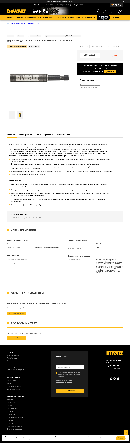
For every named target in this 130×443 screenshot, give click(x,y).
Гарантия (10, 411)
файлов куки (21, 439)
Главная (10, 35)
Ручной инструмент (33, 18)
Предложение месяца (14, 386)
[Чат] (126, 432)
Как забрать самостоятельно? (89, 87)
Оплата (9, 405)
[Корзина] (121, 10)
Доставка (10, 400)
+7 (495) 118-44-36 (113, 361)
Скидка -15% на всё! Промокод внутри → (58, 1)
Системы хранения (75, 18)
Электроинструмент (15, 18)
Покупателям (78, 5)
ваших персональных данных (46, 439)
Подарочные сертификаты (16, 370)
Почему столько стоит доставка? (90, 85)
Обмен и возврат (13, 408)
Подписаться (70, 390)
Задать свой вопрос (16, 338)
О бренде (49, 5)
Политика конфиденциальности (64, 382)
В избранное (98, 46)
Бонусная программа (14, 426)
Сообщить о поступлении (89, 55)
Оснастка (62, 18)
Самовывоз (11, 402)
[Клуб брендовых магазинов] (116, 5)
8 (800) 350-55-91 (37, 5)
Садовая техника (49, 18)
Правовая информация (15, 417)
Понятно (121, 438)
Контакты (10, 420)
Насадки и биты (35, 35)
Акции (116, 18)
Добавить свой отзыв (16, 313)
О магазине (11, 414)
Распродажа (90, 18)
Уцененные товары (13, 389)
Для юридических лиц (63, 5)
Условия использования (62, 383)
